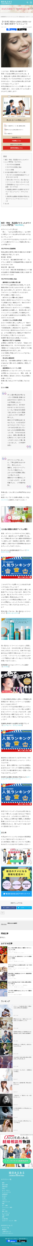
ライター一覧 (5, 1227)
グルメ (3, 1209)
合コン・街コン (6, 1190)
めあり (15, 978)
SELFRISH (19, 225)
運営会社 (4, 1229)
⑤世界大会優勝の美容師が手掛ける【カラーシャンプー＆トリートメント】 (17, 199)
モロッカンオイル (13, 613)
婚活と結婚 (5, 1184)
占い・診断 (5, 1205)
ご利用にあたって (6, 1231)
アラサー (15, 968)
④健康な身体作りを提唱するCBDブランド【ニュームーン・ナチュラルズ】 (17, 192)
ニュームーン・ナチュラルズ (12, 725)
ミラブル (6, 666)
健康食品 (25, 985)
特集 (3, 1203)
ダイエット (14, 951)
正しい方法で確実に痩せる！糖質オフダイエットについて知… (20, 948)
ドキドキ (4, 1200)
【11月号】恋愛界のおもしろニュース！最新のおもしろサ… (20, 991)
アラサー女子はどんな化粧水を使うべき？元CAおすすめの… (20, 965)
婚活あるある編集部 (27, 27)
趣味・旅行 (5, 1211)
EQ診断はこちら (16, 140)
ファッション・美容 (7, 1207)
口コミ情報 (10, 170)
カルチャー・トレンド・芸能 (9, 1220)
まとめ (7, 203)
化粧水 (10, 968)
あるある (4, 1196)
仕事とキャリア (6, 1201)
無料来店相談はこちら (16, 148)
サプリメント (19, 985)
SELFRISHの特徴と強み (14, 167)
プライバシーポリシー (7, 1233)
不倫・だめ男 (5, 1215)
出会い (3, 1188)
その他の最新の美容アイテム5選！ (16, 172)
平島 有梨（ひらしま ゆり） (19, 952)
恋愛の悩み (5, 1186)
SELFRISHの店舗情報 (13, 164)
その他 (3, 1198)
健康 (13, 985)
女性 (10, 976)
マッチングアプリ (6, 1192)
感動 (3, 1217)
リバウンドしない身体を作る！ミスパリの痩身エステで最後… (20, 957)
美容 (2, 912)
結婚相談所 (5, 1194)
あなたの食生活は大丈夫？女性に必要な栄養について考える (20, 982)
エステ (13, 959)
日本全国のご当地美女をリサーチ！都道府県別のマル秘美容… (20, 974)
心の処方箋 (5, 1218)
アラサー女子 (22, 968)
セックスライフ (6, 1213)
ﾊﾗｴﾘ (14, 969)
